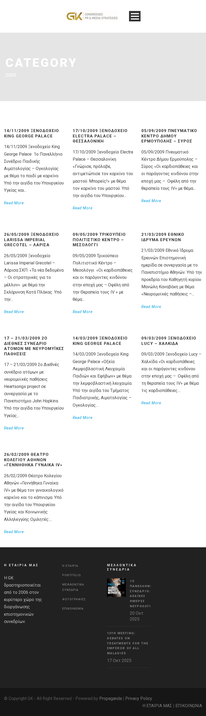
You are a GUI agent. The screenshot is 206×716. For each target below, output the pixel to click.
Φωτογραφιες (74, 599)
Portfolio (71, 575)
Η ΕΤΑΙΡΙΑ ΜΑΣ (157, 705)
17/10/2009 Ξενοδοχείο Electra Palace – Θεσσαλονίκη (100, 136)
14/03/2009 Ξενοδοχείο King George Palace (100, 341)
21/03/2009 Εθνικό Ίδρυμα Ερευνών (162, 237)
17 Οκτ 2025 (119, 660)
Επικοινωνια (73, 608)
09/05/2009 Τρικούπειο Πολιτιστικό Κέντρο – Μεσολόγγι (99, 239)
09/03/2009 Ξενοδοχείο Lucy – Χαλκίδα (168, 341)
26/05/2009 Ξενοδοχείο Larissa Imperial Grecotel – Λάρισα (31, 239)
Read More (14, 203)
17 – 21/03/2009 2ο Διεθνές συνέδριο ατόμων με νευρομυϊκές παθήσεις (34, 346)
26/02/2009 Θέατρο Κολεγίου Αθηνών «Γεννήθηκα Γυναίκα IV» (33, 459)
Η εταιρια (70, 566)
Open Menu (135, 16)
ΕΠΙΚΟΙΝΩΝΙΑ (188, 705)
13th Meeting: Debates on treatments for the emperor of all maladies (127, 643)
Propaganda (110, 698)
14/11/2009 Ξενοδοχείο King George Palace (31, 133)
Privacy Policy (138, 698)
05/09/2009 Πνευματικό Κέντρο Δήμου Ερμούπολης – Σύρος (169, 136)
